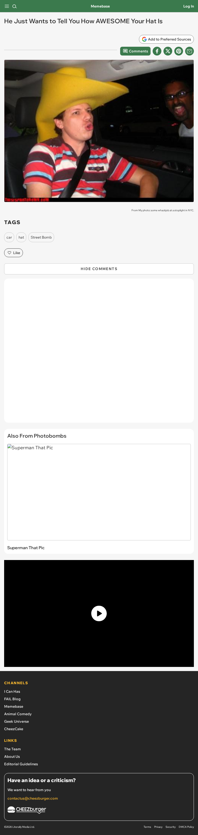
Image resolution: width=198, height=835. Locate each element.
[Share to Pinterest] (178, 51)
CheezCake (13, 729)
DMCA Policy (186, 827)
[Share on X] (167, 51)
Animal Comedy (18, 714)
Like (16, 252)
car (9, 237)
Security (171, 827)
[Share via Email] (189, 51)
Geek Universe (16, 721)
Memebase (100, 6)
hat (21, 237)
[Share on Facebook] (157, 51)
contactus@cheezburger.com (32, 798)
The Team (12, 749)
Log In (188, 6)
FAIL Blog (12, 699)
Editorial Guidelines (21, 764)
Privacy (158, 827)
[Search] (14, 6)
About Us (12, 756)
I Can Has (12, 691)
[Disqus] (99, 353)
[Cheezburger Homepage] (99, 810)
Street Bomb (41, 237)
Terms (147, 827)
